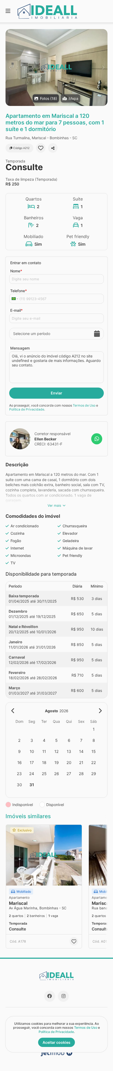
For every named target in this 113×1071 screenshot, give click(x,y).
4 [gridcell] (44, 740)
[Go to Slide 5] (50, 879)
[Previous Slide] (10, 67)
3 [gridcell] (31, 740)
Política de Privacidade (26, 409)
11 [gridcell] (44, 751)
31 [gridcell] (31, 784)
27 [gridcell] (68, 773)
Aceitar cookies (56, 1042)
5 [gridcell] (56, 740)
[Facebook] (49, 996)
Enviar (56, 393)
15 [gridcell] (93, 751)
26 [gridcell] (56, 773)
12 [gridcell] (56, 751)
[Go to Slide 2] (39, 879)
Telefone (18, 290)
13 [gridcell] (69, 751)
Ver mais (54, 505)
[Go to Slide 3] (42, 879)
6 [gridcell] (69, 740)
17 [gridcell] (32, 762)
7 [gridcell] (81, 740)
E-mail (16, 310)
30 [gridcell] (19, 784)
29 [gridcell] (93, 773)
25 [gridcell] (44, 773)
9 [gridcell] (19, 751)
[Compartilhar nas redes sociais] (53, 148)
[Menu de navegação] (8, 11)
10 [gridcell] (32, 751)
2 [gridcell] (19, 740)
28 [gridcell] (81, 773)
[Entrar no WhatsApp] (96, 438)
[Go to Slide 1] (34, 878)
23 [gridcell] (19, 773)
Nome (16, 271)
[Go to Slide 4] (46, 879)
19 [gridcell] (56, 762)
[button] (56, 67)
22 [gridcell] (93, 762)
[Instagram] (63, 996)
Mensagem (20, 348)
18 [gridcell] (44, 762)
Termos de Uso (84, 405)
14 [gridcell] (81, 751)
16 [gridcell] (19, 762)
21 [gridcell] (81, 762)
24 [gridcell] (31, 773)
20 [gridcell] (68, 762)
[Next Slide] (103, 67)
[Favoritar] (40, 148)
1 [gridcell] (94, 729)
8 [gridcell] (94, 740)
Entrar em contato (25, 262)
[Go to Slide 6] (53, 879)
